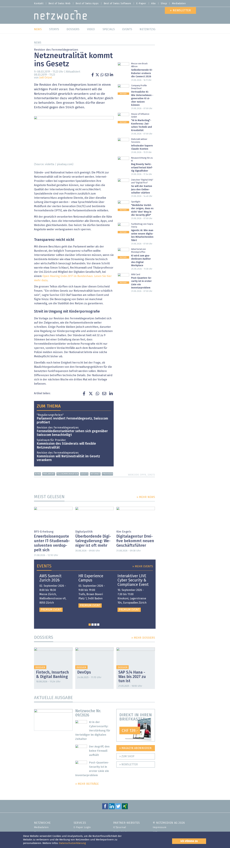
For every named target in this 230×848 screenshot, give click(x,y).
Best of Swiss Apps (87, 3)
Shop (164, 3)
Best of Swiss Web (59, 3)
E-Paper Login (82, 827)
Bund (38, 474)
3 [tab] (95, 624)
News (37, 42)
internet (95, 474)
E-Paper (141, 3)
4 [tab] (98, 624)
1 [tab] (90, 624)
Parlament (49, 474)
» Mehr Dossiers (143, 637)
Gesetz (84, 474)
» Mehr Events (142, 566)
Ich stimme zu (189, 841)
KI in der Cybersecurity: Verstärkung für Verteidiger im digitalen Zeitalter (92, 731)
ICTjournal (119, 827)
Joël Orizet (45, 77)
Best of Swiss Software (117, 3)
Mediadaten (179, 3)
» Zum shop (126, 756)
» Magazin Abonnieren (135, 748)
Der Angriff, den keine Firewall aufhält (99, 751)
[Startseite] (60, 16)
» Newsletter (128, 764)
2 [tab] (92, 624)
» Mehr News (146, 497)
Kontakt (38, 3)
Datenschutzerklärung (72, 843)
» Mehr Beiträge (87, 784)
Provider (107, 474)
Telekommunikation (67, 474)
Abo (153, 3)
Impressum (160, 827)
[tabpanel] (54, 593)
